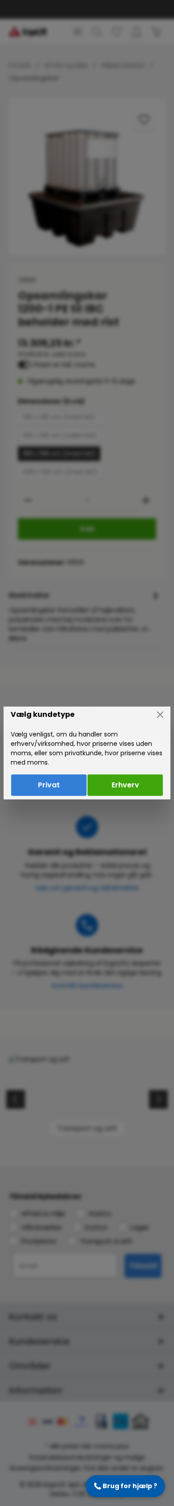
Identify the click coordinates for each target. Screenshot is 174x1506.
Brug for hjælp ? (125, 1485)
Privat (49, 785)
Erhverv (125, 785)
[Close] (160, 714)
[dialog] (87, 753)
